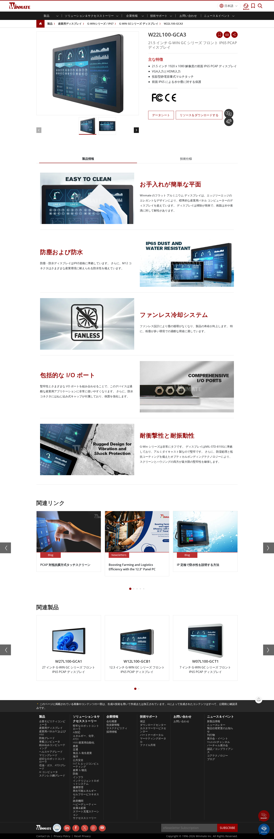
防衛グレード (47, 738)
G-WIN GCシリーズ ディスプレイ (138, 23)
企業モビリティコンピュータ (52, 723)
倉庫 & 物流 (80, 770)
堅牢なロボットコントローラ (86, 727)
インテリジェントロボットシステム (86, 782)
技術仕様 (186, 159)
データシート (161, 115)
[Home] (40, 24)
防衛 (75, 773)
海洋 (75, 756)
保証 (142, 721)
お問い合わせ (188, 16)
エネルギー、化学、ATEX (84, 737)
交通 (75, 749)
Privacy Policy (62, 836)
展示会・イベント (217, 738)
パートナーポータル (151, 735)
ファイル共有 (148, 745)
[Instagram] (93, 828)
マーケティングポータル (153, 740)
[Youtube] (102, 828)
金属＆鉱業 (79, 808)
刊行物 (211, 735)
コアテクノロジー (217, 755)
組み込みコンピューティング (52, 746)
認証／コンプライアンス (220, 750)
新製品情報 (213, 721)
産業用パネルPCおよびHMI (52, 733)
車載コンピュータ (49, 741)
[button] (263, 816)
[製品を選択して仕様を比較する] (228, 123)
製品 (50, 23)
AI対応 (76, 732)
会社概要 (111, 721)
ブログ (211, 759)
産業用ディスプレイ (70, 23)
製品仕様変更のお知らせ (220, 730)
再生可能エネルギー (84, 790)
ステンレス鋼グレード (52, 775)
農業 (75, 746)
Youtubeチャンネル (218, 742)
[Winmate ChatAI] (263, 829)
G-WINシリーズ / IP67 (100, 23)
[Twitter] (84, 828)
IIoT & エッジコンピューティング (86, 765)
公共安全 (78, 760)
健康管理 (78, 787)
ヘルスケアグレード (51, 751)
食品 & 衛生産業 (82, 753)
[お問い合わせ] (227, 35)
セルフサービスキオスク (86, 796)
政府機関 (78, 801)
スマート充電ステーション (86, 813)
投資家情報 (112, 725)
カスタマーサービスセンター (153, 730)
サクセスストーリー (84, 818)
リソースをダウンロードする (199, 115)
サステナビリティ (116, 728)
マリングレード (48, 755)
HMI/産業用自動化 (83, 742)
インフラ (78, 777)
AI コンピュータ (48, 772)
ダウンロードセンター (153, 725)
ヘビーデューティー (84, 804)
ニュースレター (216, 725)
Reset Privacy (82, 836)
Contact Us (43, 836)
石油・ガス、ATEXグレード (52, 767)
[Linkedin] (67, 828)
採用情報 (111, 731)
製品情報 (88, 159)
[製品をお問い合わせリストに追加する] (228, 115)
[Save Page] (219, 34)
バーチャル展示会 (217, 745)
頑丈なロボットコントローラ (52, 760)
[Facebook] (75, 828)
